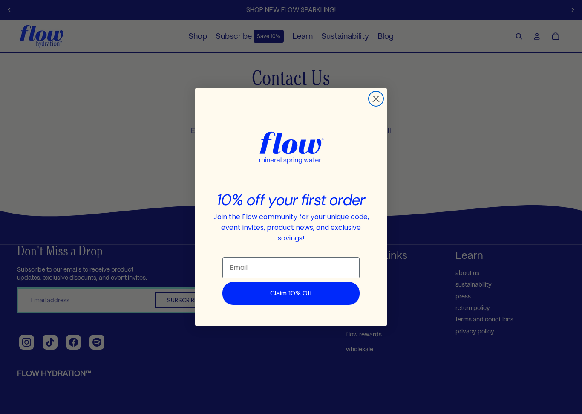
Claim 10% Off (291, 293)
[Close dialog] (376, 98)
